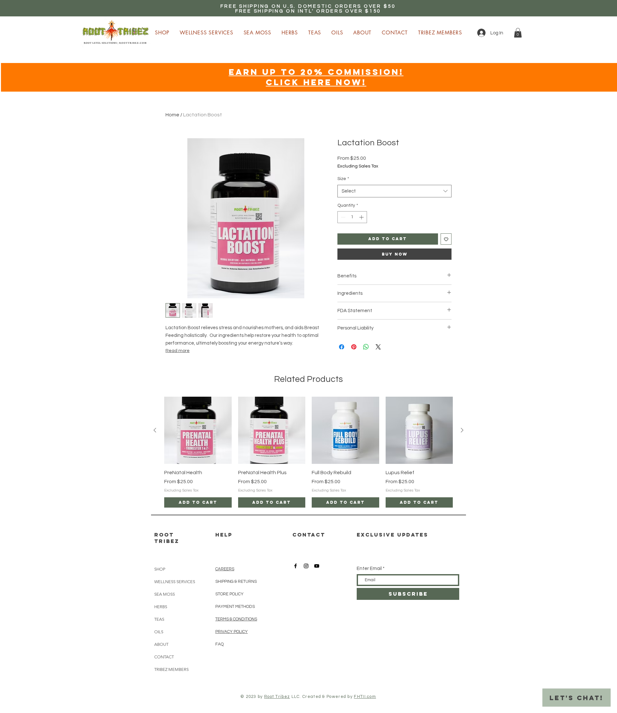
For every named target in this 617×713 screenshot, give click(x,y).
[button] (518, 33)
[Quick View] (198, 430)
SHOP (159, 569)
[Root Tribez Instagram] (306, 566)
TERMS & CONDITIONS (236, 619)
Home (172, 114)
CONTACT (164, 656)
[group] (308, 452)
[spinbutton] (352, 217)
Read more (177, 350)
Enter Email (369, 568)
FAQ (219, 644)
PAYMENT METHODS (235, 606)
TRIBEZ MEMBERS (171, 669)
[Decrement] (342, 217)
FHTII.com (365, 696)
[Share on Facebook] (341, 347)
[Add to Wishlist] (446, 239)
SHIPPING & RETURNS (236, 581)
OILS (158, 631)
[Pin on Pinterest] (354, 347)
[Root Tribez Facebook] (295, 566)
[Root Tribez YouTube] (317, 566)
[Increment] (362, 217)
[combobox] (394, 191)
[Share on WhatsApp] (366, 347)
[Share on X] (378, 347)
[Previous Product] (155, 430)
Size (343, 178)
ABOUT (161, 644)
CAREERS (224, 569)
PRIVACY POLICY (231, 631)
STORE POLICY (230, 594)
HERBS (160, 606)
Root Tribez (277, 696)
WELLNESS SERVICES (174, 581)
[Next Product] (462, 430)
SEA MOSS (164, 594)
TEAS (159, 619)
